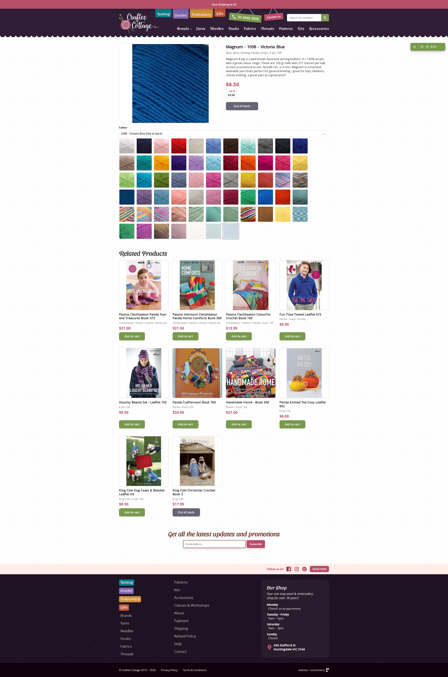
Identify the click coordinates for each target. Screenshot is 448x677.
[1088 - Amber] (248, 180)
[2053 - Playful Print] (248, 214)
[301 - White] (127, 146)
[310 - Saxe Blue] (213, 146)
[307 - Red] (179, 146)
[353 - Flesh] (196, 231)
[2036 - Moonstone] (161, 197)
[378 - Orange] (248, 163)
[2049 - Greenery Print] (196, 214)
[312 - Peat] (231, 146)
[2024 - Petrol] (127, 197)
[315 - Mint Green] (248, 146)
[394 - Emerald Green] (213, 231)
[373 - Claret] (231, 163)
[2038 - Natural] (196, 197)
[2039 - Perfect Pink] (213, 197)
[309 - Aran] (196, 146)
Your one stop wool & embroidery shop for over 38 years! (290, 596)
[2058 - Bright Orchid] (144, 231)
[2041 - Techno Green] (248, 197)
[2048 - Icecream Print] (179, 214)
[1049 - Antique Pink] (196, 180)
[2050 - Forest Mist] (213, 214)
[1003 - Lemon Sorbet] (300, 163)
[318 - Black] (283, 146)
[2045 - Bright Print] (127, 214)
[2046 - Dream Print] (144, 214)
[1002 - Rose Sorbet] (283, 163)
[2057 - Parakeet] (127, 231)
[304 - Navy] (144, 146)
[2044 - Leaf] (300, 197)
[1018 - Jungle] (161, 180)
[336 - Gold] (161, 163)
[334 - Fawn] (127, 163)
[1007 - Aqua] (144, 180)
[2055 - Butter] (283, 214)
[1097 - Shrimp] (265, 180)
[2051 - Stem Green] (231, 214)
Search (325, 17)
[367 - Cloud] (213, 163)
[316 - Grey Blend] (265, 146)
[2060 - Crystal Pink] (179, 231)
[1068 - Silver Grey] (231, 180)
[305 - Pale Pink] (161, 146)
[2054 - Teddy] (265, 214)
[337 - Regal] (179, 163)
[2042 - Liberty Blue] (265, 197)
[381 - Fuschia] (265, 163)
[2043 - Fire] (283, 197)
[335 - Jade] (144, 163)
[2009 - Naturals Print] (300, 180)
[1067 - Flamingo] (213, 180)
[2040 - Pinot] (231, 197)
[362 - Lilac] (196, 163)
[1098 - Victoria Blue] (231, 231)
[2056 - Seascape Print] (300, 214)
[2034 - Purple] (144, 197)
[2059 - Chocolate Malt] (161, 231)
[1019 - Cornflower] (179, 180)
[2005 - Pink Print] (283, 180)
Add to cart (132, 336)
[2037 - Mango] (179, 197)
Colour (123, 127)
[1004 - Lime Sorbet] (127, 180)
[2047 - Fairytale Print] (161, 214)
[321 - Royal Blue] (300, 146)
